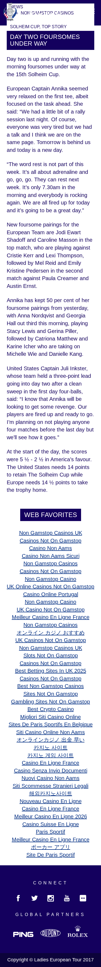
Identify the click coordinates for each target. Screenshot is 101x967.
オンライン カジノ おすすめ (51, 633)
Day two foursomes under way (45, 40)
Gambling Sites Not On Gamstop (50, 702)
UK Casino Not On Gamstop (51, 610)
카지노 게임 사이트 (50, 755)
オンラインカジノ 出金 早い (51, 740)
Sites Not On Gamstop (50, 694)
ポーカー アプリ (50, 847)
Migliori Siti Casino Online (50, 717)
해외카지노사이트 (50, 793)
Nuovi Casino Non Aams (50, 778)
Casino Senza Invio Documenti (50, 771)
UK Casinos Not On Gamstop (50, 640)
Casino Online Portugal (50, 594)
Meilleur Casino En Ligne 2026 (50, 816)
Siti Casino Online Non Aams (50, 732)
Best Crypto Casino (50, 709)
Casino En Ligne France (50, 763)
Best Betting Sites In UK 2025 (50, 671)
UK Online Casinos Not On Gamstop (50, 586)
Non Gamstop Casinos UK (50, 533)
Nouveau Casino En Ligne (51, 801)
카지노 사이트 (51, 747)
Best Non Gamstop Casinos (50, 686)
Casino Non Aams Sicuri (50, 556)
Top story (54, 26)
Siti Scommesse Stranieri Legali (50, 786)
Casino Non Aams (50, 548)
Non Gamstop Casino (50, 579)
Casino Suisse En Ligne (50, 824)
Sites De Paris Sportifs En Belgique (51, 724)
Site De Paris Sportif (50, 855)
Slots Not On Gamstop (50, 655)
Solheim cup (24, 26)
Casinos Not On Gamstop (50, 541)
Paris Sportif (50, 832)
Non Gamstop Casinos (50, 563)
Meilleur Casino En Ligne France (50, 617)
